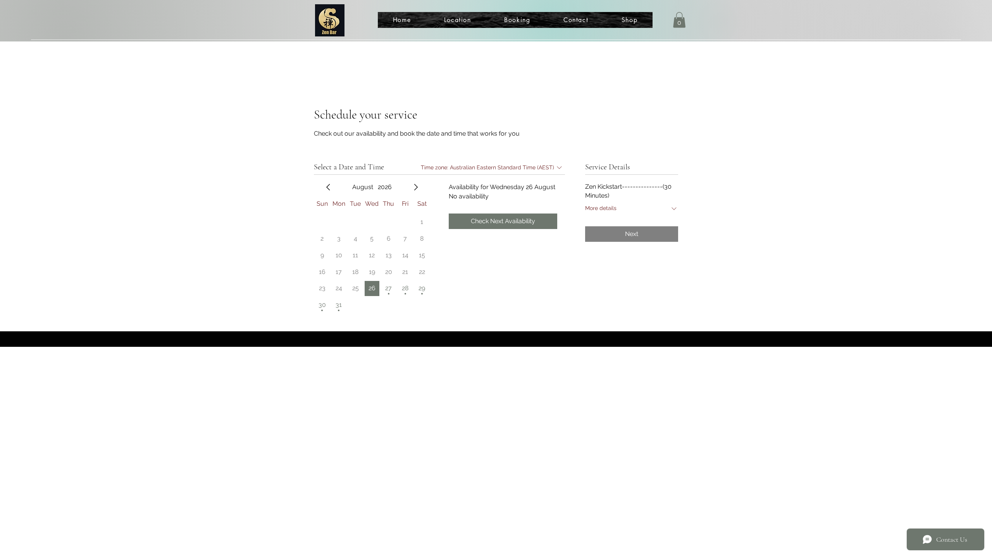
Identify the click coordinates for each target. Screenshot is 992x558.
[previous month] (328, 187)
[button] (679, 20)
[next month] (415, 187)
